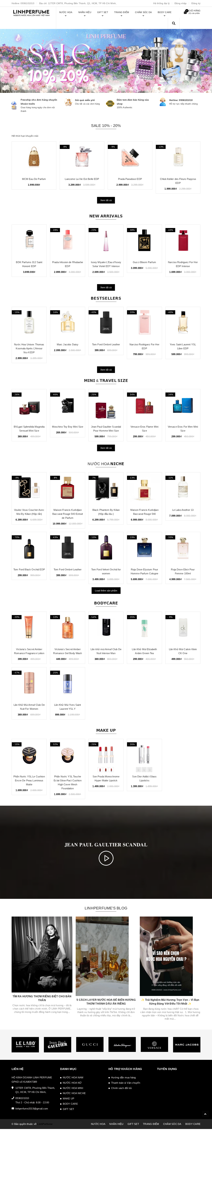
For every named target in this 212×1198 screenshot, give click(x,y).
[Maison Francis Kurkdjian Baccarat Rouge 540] (144, 489)
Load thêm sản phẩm (106, 590)
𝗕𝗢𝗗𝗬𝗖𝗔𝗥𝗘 (106, 603)
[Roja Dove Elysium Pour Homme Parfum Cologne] (144, 548)
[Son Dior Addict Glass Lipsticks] (144, 755)
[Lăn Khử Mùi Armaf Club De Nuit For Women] (29, 683)
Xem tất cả (106, 200)
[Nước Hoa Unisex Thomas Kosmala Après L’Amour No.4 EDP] (29, 323)
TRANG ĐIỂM (151, 1124)
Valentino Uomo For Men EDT (82, 179)
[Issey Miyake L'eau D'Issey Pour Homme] (178, 158)
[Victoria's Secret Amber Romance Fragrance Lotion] (29, 628)
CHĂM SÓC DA (172, 1124)
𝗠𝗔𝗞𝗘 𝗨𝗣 (106, 730)
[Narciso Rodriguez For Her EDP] (144, 323)
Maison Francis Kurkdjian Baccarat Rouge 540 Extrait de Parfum (67, 513)
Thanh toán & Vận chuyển (125, 1082)
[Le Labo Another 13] (182, 489)
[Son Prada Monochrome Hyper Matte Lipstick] (106, 755)
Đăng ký (195, 3)
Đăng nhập (180, 3)
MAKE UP (68, 1098)
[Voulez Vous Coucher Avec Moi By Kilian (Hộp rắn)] (29, 489)
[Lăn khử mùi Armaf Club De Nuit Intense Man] (106, 628)
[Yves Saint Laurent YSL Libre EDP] (182, 323)
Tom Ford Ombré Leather (106, 344)
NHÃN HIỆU (116, 1124)
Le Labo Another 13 (183, 509)
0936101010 (27, 3)
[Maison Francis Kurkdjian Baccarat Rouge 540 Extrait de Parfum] (67, 489)
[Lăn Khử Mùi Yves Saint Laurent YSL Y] (67, 683)
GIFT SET (68, 1109)
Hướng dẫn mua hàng (123, 1077)
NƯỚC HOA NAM (73, 1077)
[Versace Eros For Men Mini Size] (182, 405)
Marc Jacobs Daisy (68, 344)
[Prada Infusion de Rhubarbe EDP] (67, 241)
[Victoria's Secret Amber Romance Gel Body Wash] (67, 628)
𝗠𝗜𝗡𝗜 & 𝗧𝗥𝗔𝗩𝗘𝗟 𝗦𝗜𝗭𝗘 (106, 380)
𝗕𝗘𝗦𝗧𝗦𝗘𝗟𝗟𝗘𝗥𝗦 (106, 298)
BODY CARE (70, 1103)
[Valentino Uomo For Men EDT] (82, 158)
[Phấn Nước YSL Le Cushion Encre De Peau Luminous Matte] (29, 755)
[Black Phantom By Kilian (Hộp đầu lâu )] (106, 489)
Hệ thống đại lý (161, 3)
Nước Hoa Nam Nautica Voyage (34, 179)
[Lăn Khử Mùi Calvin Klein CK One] (182, 628)
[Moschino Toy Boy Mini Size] (67, 405)
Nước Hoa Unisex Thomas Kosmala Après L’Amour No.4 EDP (29, 348)
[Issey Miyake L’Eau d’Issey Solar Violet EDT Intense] (106, 241)
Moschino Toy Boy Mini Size (67, 426)
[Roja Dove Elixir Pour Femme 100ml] (182, 548)
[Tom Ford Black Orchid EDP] (29, 548)
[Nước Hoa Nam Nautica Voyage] (34, 158)
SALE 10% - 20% (106, 125)
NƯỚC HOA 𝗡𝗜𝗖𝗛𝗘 (106, 464)
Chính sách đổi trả (121, 1088)
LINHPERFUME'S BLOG (106, 908)
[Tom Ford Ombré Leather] (106, 323)
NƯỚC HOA (98, 1124)
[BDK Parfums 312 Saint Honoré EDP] (29, 241)
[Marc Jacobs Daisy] (67, 323)
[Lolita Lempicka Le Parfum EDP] (130, 158)
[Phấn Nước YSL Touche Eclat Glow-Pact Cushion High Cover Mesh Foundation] (67, 755)
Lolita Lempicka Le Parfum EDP (130, 179)
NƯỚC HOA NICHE (74, 1093)
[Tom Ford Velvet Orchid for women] (106, 548)
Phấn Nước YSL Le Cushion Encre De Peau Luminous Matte (29, 780)
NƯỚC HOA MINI (73, 1088)
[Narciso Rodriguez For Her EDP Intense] (182, 241)
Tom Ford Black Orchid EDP (29, 569)
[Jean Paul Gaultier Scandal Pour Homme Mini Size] (106, 405)
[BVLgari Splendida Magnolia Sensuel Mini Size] (29, 405)
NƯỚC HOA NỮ (72, 1082)
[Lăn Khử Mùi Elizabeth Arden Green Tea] (144, 628)
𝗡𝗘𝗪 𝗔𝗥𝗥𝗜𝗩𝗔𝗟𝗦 (106, 216)
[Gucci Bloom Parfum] (144, 241)
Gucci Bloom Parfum (144, 262)
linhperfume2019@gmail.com (31, 1108)
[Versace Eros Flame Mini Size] (144, 405)
